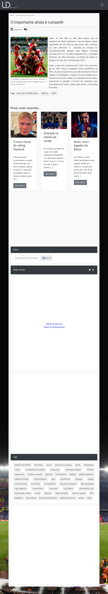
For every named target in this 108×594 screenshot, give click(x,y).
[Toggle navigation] (102, 5)
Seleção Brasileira (67, 498)
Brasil (77, 465)
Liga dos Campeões (68, 484)
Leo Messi (35, 484)
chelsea (90, 470)
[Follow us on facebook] (93, 269)
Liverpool (53, 489)
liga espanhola (87, 484)
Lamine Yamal (21, 484)
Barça (49, 465)
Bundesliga (88, 465)
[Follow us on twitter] (89, 269)
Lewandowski (50, 484)
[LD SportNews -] (9, 5)
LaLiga (90, 479)
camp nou (55, 470)
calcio (17, 470)
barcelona (38, 465)
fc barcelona (61, 474)
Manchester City (86, 489)
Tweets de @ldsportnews (54, 327)
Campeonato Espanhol (35, 470)
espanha (48, 474)
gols (53, 479)
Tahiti (53, 93)
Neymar (48, 493)
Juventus (78, 479)
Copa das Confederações (27, 93)
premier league (79, 493)
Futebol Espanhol (86, 474)
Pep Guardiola (62, 493)
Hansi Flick (65, 479)
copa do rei (19, 474)
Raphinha (19, 498)
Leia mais (19, 186)
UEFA (89, 498)
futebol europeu (21, 479)
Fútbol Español (40, 479)
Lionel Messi (38, 489)
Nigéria (44, 93)
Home (11, 15)
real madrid (31, 498)
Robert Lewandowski (48, 498)
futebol (73, 474)
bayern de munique (63, 465)
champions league (73, 470)
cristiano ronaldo (35, 474)
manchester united (23, 493)
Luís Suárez (68, 489)
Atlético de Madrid (23, 465)
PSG (91, 493)
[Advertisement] (54, 228)
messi (37, 493)
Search (48, 258)
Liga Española (20, 489)
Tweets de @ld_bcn (54, 324)
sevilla (81, 498)
